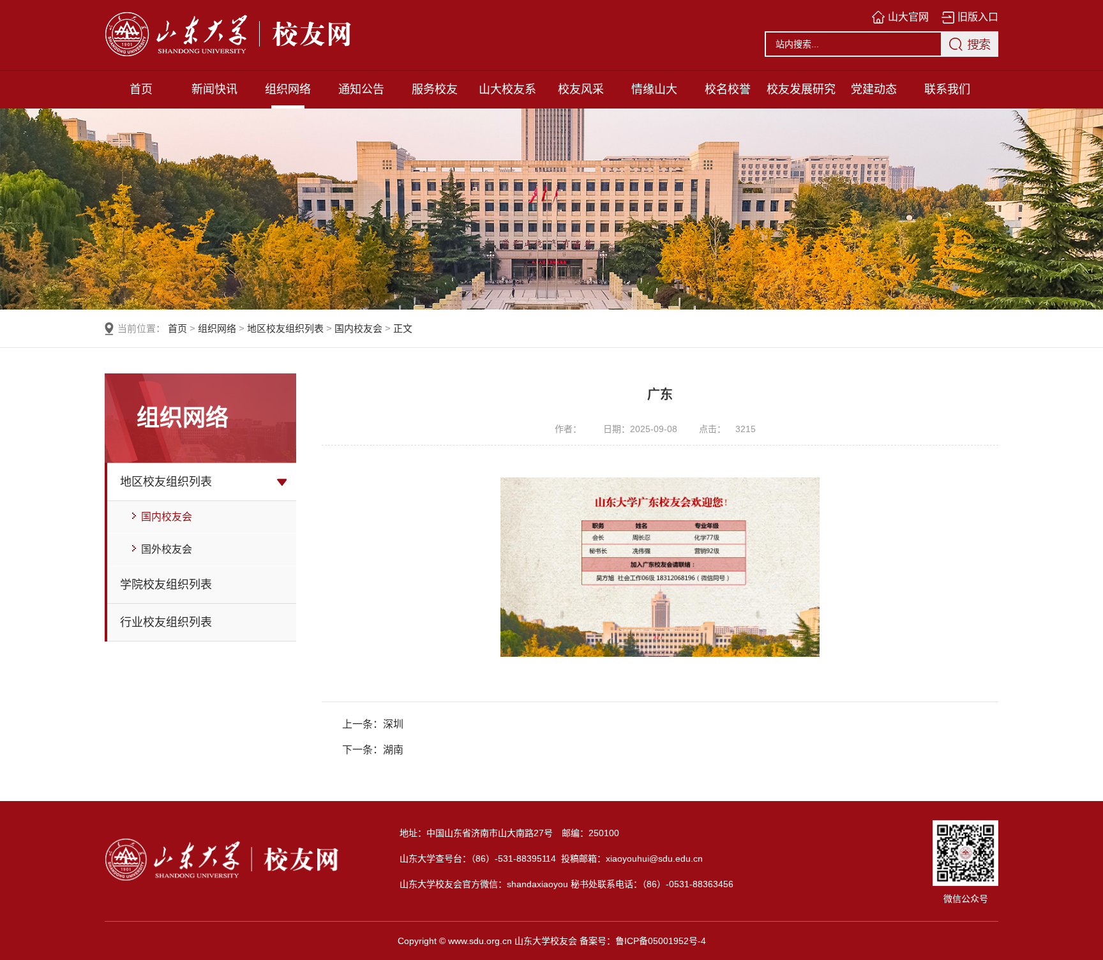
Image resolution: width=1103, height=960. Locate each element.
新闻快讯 (214, 89)
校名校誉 (728, 89)
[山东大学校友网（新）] (283, 35)
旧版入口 (977, 16)
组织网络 (288, 89)
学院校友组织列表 (166, 584)
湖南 (393, 749)
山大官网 (908, 16)
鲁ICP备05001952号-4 (660, 941)
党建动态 (874, 89)
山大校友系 (507, 89)
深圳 (393, 724)
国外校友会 (165, 549)
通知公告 (361, 89)
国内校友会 (358, 328)
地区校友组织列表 (285, 328)
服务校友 (435, 89)
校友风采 (581, 89)
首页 (141, 89)
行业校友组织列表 (166, 622)
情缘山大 (654, 89)
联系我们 (947, 89)
